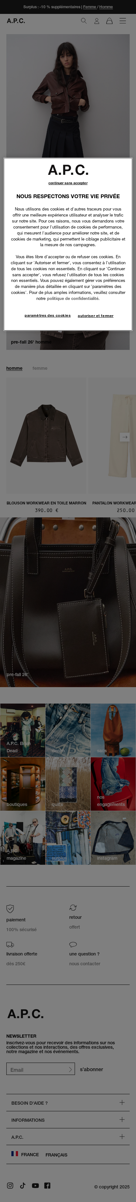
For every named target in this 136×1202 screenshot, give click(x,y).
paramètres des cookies (48, 315)
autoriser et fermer (96, 316)
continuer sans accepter (67, 183)
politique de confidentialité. (73, 298)
